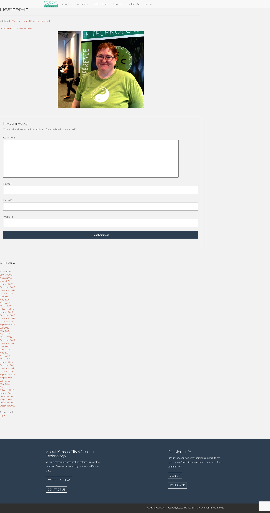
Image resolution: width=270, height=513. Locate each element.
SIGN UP (175, 475)
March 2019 (6, 306)
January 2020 (6, 284)
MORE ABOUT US (59, 479)
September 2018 (7, 324)
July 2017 (4, 346)
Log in (2, 415)
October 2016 (6, 371)
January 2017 (6, 362)
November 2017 (7, 343)
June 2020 (5, 281)
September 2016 (7, 374)
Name (6, 183)
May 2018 (5, 330)
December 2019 (7, 287)
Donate (147, 3)
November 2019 (7, 290)
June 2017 (5, 349)
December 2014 (7, 402)
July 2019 (4, 296)
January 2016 (6, 393)
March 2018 (6, 337)
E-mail (7, 200)
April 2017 (5, 355)
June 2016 (5, 380)
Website (8, 216)
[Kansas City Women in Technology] (51, 3)
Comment (9, 137)
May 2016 (5, 383)
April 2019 (5, 302)
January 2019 (6, 312)
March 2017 (6, 359)
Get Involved (100, 3)
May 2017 (5, 352)
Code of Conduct (156, 507)
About (65, 3)
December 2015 (7, 396)
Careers (117, 3)
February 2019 (7, 309)
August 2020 (6, 277)
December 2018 (7, 315)
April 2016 (5, 387)
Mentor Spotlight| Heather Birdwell (31, 20)
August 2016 (6, 377)
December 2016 (7, 365)
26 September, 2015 (9, 28)
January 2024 (6, 274)
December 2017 (7, 340)
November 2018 (7, 318)
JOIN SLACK (177, 485)
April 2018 (5, 334)
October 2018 (6, 321)
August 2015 (6, 399)
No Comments (26, 28)
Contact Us (133, 3)
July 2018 (4, 327)
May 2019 (5, 299)
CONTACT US (56, 489)
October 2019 (6, 293)
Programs (81, 3)
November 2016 (7, 368)
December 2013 (7, 405)
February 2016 (7, 390)
